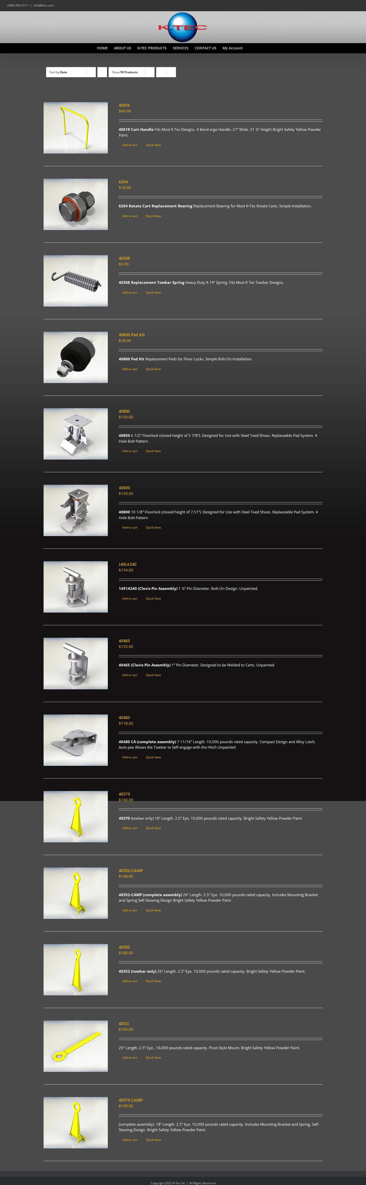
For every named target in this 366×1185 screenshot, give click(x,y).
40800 (124, 487)
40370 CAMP (131, 1100)
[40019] (76, 128)
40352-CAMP (131, 870)
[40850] (76, 434)
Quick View (153, 145)
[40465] (76, 663)
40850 (124, 411)
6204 (123, 181)
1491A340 (127, 564)
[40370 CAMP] (76, 1122)
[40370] (76, 816)
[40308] (76, 281)
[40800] (76, 510)
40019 (124, 105)
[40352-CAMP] (76, 893)
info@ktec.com (43, 5)
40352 (124, 946)
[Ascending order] (102, 72)
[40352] (76, 969)
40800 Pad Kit (132, 334)
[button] (261, 48)
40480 (124, 717)
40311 (124, 1023)
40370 (124, 793)
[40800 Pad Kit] (76, 357)
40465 (124, 640)
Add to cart (129, 145)
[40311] (76, 1046)
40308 (124, 258)
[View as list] (171, 72)
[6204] (76, 204)
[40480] (76, 740)
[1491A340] (76, 587)
